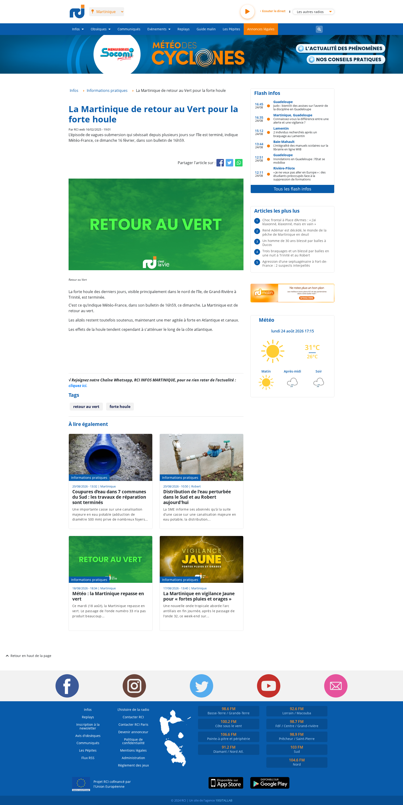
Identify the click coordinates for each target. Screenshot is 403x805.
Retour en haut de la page (30, 655)
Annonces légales (260, 29)
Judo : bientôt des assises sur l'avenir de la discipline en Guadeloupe (300, 107)
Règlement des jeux (133, 765)
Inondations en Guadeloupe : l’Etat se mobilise (299, 161)
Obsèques (99, 29)
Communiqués (129, 29)
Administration (133, 758)
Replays (183, 29)
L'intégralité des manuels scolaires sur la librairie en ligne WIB (300, 147)
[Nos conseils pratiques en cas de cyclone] (346, 60)
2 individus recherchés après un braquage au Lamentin (295, 134)
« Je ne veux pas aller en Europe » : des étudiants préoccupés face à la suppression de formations (299, 175)
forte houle (120, 406)
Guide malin (206, 29)
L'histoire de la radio (133, 709)
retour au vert (86, 406)
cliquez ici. (78, 385)
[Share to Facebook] (220, 162)
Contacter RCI (133, 717)
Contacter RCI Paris (133, 724)
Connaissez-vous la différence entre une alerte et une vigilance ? (301, 120)
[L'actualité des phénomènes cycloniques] (341, 49)
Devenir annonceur (133, 732)
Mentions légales (133, 750)
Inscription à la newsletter (88, 726)
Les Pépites (231, 29)
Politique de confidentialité (133, 741)
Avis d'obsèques (88, 735)
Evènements (157, 29)
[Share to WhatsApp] (239, 162)
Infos (76, 29)
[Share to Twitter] (229, 162)
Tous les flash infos (292, 189)
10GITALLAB (223, 800)
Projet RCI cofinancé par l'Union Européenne (112, 784)
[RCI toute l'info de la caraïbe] (77, 11)
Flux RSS (87, 758)
